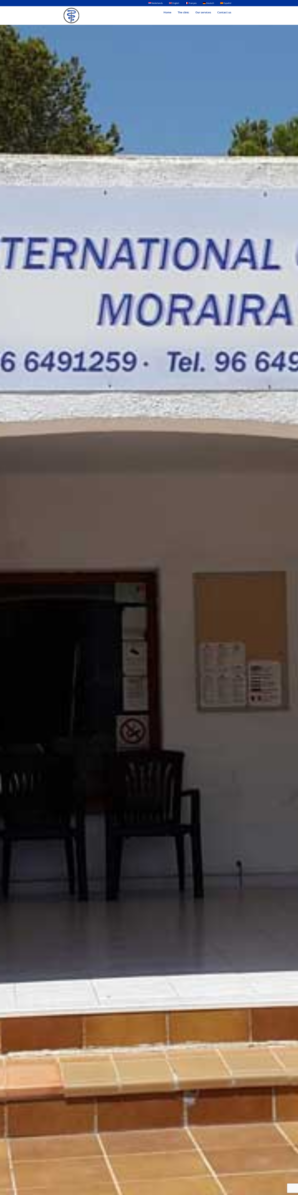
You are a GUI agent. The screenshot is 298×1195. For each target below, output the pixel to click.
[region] (40, 1172)
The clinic (183, 12)
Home (167, 12)
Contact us (224, 12)
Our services (203, 12)
